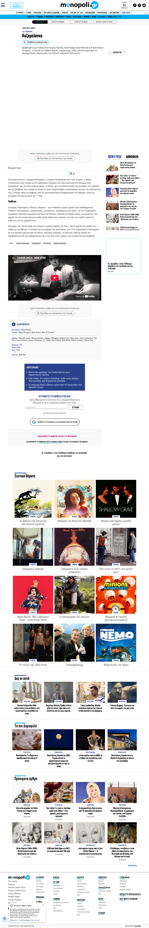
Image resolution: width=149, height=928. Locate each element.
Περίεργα (39, 889)
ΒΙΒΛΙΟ (86, 17)
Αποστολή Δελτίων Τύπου (16, 888)
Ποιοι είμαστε (12, 881)
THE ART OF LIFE (76, 13)
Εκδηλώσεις (102, 902)
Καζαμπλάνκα (36, 243)
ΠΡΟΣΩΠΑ (37, 13)
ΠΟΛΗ (94, 17)
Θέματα (79, 881)
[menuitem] (20, 13)
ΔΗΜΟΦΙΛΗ (132, 157)
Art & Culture (40, 884)
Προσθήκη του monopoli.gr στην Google (56, 158)
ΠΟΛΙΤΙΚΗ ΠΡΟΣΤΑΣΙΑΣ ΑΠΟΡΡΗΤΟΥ (54, 413)
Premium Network (14, 894)
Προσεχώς (80, 887)
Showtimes (26, 28)
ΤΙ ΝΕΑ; (29, 13)
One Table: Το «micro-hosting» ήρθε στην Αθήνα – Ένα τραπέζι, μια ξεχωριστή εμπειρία (54, 379)
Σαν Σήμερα (39, 887)
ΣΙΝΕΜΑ (40, 17)
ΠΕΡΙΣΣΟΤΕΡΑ (132, 866)
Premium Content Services (17, 891)
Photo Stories (40, 892)
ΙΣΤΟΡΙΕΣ (20, 13)
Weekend (123, 884)
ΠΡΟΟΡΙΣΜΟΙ (102, 13)
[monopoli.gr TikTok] (144, 5)
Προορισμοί (56, 886)
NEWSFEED (126, 13)
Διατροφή (56, 891)
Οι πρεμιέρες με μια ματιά (61, 902)
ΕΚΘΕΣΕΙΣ (60, 17)
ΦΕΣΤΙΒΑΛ (77, 17)
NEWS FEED (114, 157)
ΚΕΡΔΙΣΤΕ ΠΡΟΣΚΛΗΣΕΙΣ (130, 894)
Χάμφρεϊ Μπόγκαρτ (60, 243)
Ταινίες (100, 908)
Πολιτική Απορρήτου (15, 900)
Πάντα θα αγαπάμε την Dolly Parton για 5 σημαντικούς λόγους (49, 373)
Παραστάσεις (102, 905)
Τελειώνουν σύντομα (83, 892)
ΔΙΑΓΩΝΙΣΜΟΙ (115, 13)
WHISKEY (138, 926)
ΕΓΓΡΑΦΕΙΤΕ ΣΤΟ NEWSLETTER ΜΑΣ (55, 396)
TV (120, 17)
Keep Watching (58, 911)
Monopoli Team (14, 168)
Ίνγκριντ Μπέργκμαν (22, 243)
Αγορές (55, 894)
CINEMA (32, 28)
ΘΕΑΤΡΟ (31, 17)
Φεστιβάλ (122, 887)
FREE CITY (112, 17)
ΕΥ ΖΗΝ (56, 882)
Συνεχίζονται (57, 905)
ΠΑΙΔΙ (68, 17)
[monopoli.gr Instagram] (139, 5)
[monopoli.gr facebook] (135, 5)
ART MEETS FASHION (51, 13)
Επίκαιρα (38, 881)
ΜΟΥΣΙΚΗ (49, 17)
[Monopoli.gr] (19, 879)
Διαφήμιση (11, 885)
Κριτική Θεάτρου (82, 884)
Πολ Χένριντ (47, 243)
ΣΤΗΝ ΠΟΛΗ (124, 877)
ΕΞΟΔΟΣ (102, 17)
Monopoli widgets (14, 897)
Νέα (54, 908)
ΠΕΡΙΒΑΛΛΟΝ (90, 13)
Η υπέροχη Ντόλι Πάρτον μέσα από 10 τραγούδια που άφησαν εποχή (55, 386)
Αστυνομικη (27, 32)
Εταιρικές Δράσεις (125, 889)
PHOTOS (65, 13)
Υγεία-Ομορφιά (58, 888)
